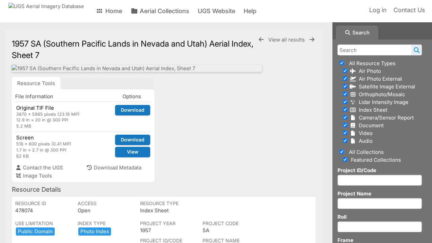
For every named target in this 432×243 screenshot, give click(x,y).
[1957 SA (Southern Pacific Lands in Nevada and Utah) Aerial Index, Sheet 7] (137, 68)
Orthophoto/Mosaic (380, 94)
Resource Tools (36, 83)
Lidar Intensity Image (382, 102)
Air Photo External (379, 79)
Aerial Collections (163, 11)
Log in (377, 10)
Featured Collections (375, 160)
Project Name (354, 193)
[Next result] (312, 40)
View (132, 152)
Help (250, 11)
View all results (287, 39)
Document (370, 125)
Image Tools (37, 175)
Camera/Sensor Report (385, 117)
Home (113, 11)
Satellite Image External (385, 86)
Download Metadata (116, 167)
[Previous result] (261, 40)
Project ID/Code (357, 170)
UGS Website (216, 11)
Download (132, 110)
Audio (364, 141)
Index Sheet (371, 110)
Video (364, 133)
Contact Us (409, 10)
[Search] (416, 50)
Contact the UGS (42, 167)
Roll (342, 217)
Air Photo (368, 71)
